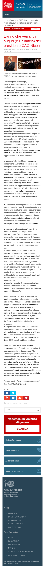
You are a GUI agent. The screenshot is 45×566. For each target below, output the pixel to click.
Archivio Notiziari (12, 460)
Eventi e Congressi (17, 517)
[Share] (7, 393)
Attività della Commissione (20, 552)
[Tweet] (13, 393)
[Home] (22, 5)
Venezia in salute (12, 450)
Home (6, 20)
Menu (7, 14)
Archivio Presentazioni (14, 471)
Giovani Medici (14, 520)
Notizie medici (14, 527)
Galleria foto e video (13, 440)
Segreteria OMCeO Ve (19, 20)
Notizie (11, 548)
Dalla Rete (13, 513)
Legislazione (14, 544)
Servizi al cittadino (17, 555)
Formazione (13, 541)
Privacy (10, 563)
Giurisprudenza (15, 523)
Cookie (16, 563)
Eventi (11, 537)
